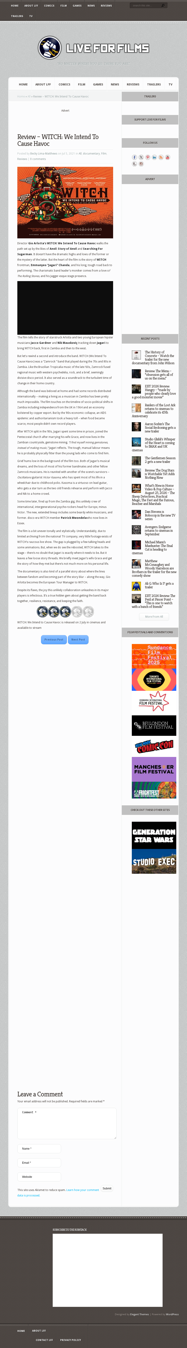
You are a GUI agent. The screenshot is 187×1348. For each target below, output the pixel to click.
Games (77, 5)
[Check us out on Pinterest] (148, 157)
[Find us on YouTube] (167, 157)
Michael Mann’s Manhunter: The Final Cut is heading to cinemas (152, 547)
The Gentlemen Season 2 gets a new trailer (160, 460)
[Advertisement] (70, 120)
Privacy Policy (70, 1340)
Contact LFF (44, 1340)
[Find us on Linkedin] (154, 157)
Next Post (78, 639)
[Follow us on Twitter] (141, 157)
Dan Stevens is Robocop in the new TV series (160, 515)
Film (63, 5)
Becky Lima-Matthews (43, 153)
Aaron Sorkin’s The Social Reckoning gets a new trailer (160, 428)
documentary (91, 153)
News (91, 5)
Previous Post (53, 639)
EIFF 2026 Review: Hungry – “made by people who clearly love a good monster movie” (154, 391)
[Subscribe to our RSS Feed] (161, 157)
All (29, 96)
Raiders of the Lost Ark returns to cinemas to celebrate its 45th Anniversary (153, 410)
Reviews (106, 5)
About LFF (31, 5)
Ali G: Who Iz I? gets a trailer (159, 585)
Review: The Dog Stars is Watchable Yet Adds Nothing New (160, 474)
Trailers (17, 16)
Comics (49, 5)
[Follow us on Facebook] (134, 157)
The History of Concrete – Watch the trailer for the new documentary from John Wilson (153, 357)
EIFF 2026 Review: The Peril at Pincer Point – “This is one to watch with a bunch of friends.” (153, 601)
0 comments (38, 159)
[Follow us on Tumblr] (134, 164)
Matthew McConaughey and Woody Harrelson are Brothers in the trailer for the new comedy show (154, 568)
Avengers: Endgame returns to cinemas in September (159, 530)
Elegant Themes (139, 1314)
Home (14, 5)
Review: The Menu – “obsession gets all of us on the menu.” (159, 375)
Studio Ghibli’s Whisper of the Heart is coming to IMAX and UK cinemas (153, 444)
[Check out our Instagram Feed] (141, 164)
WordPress (172, 1314)
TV (31, 16)
